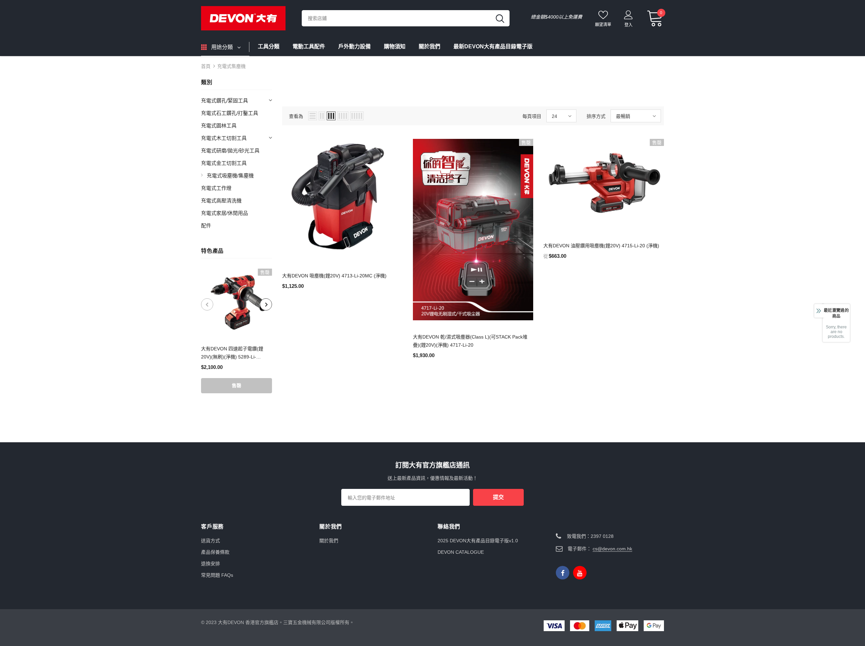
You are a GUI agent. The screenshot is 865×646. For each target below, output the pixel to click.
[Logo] (246, 18)
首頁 (206, 66)
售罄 (236, 385)
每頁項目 (531, 116)
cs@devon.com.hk (612, 548)
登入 (628, 25)
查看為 (296, 116)
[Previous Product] (207, 304)
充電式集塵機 (231, 66)
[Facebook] (562, 572)
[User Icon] (628, 14)
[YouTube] (580, 572)
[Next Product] (266, 304)
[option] (236, 331)
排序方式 (596, 116)
